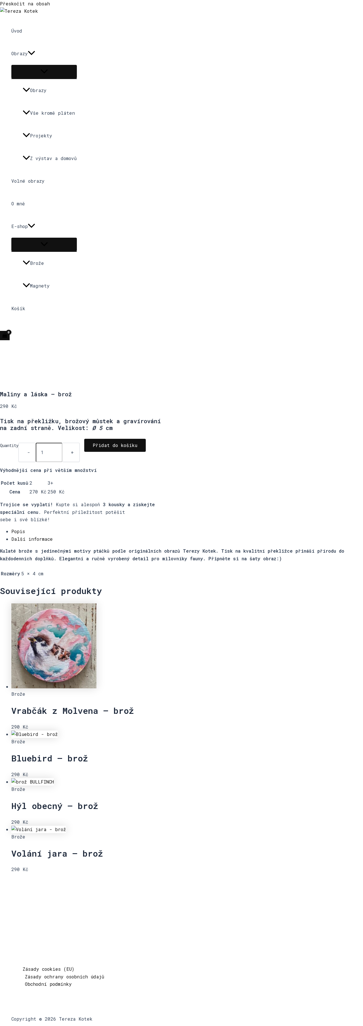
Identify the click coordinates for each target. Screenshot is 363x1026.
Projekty (41, 136)
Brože (37, 263)
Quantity (9, 445)
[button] (31, 53)
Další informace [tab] (32, 539)
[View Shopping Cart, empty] (5, 335)
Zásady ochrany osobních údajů (64, 977)
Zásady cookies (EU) (48, 969)
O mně (18, 204)
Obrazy (19, 53)
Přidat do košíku (115, 445)
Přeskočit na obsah (25, 4)
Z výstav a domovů (53, 158)
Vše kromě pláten (52, 113)
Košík (18, 308)
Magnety (40, 286)
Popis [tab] (18, 531)
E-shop (19, 226)
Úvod (16, 31)
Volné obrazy (28, 181)
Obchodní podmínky (48, 984)
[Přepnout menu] (44, 71)
